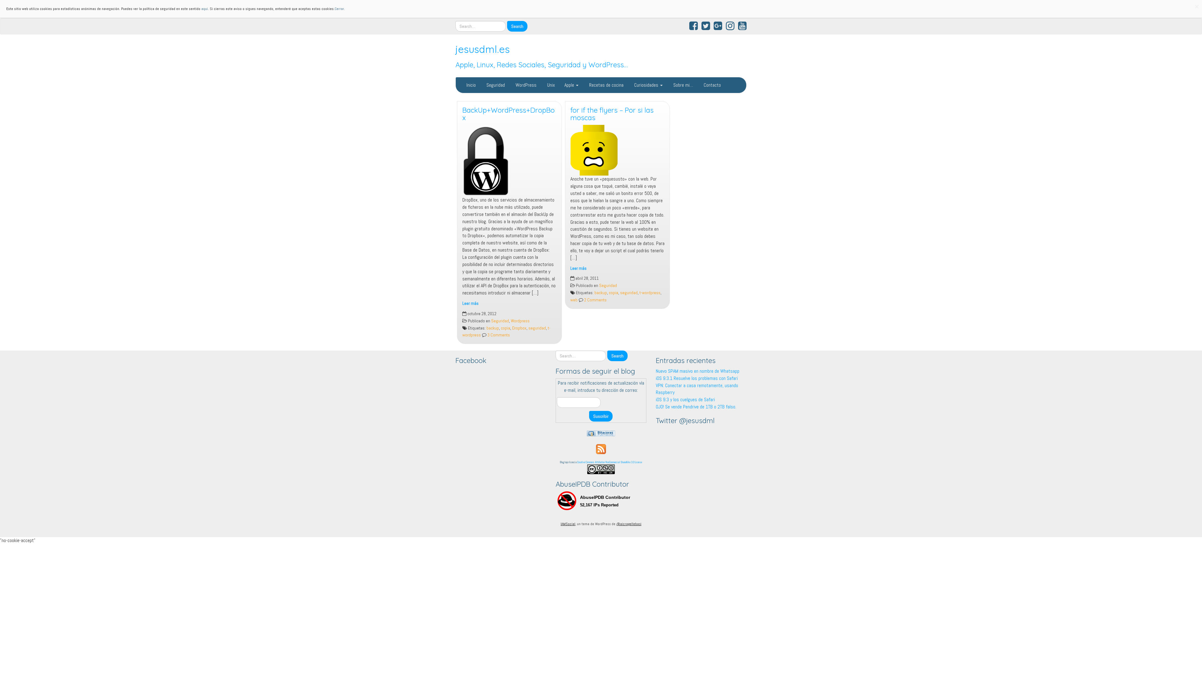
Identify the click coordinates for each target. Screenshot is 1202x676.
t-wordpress (650, 292)
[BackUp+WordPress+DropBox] (509, 161)
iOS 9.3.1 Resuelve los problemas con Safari (697, 378)
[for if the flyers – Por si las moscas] (617, 150)
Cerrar (339, 8)
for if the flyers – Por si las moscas (612, 114)
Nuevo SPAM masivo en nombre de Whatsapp (697, 371)
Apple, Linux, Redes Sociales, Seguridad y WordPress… (541, 64)
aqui (204, 8)
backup (492, 328)
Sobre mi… (682, 85)
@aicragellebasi (628, 524)
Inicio (470, 85)
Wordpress (520, 321)
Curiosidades (646, 85)
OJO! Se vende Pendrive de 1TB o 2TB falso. (696, 406)
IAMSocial (568, 524)
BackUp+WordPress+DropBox (508, 114)
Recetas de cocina (606, 85)
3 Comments (498, 335)
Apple (569, 85)
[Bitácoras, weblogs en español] (601, 433)
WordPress (525, 85)
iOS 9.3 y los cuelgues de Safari (685, 399)
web (574, 300)
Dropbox (519, 328)
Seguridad (495, 85)
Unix (550, 85)
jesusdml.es (482, 49)
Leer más (470, 303)
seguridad (537, 328)
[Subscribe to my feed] (601, 448)
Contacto (711, 85)
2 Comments (595, 300)
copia (505, 328)
